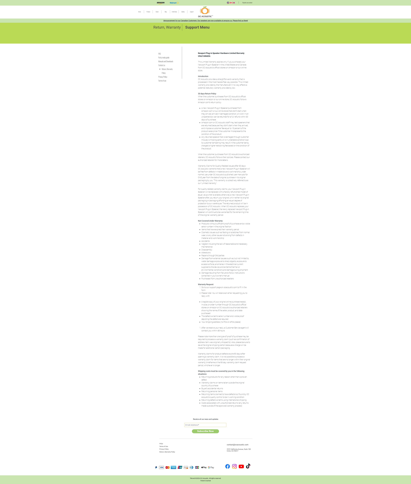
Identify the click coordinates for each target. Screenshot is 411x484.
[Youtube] (241, 466)
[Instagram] (234, 466)
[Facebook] (228, 466)
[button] (191, 11)
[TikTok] (248, 466)
